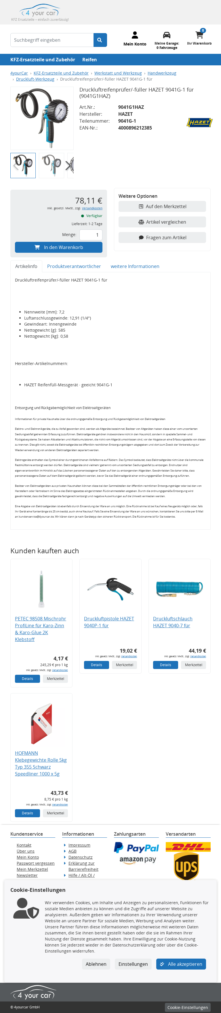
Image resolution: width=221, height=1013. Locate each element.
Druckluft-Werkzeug (35, 79)
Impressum (79, 845)
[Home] (40, 12)
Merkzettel (55, 678)
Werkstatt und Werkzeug (118, 73)
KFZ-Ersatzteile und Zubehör (42, 59)
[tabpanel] (110, 401)
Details (27, 678)
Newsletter (27, 875)
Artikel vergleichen (166, 222)
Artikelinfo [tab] (26, 266)
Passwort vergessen (36, 863)
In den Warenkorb (63, 247)
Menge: (69, 234)
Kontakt (24, 845)
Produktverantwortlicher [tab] (74, 266)
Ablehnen (96, 964)
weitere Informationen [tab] (135, 266)
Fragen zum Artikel (166, 237)
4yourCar (19, 73)
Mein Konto (28, 857)
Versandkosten (92, 208)
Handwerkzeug (162, 73)
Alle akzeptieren (184, 964)
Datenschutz (80, 857)
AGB (72, 851)
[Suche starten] (100, 40)
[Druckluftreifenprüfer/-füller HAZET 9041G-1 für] (42, 118)
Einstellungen (133, 964)
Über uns (26, 851)
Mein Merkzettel (32, 869)
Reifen (89, 59)
